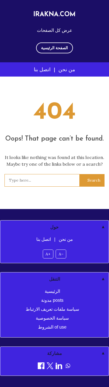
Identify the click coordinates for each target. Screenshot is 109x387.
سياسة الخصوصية (52, 318)
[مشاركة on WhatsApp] (68, 366)
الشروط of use (52, 327)
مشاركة (54, 353)
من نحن (66, 69)
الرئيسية (52, 291)
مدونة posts (52, 300)
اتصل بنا (42, 69)
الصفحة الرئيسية (54, 47)
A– (61, 254)
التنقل (54, 279)
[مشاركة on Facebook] (41, 366)
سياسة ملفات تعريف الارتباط (52, 309)
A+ (48, 254)
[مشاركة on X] (50, 366)
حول (54, 227)
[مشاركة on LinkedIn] (59, 366)
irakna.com (54, 14)
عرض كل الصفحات (54, 30)
